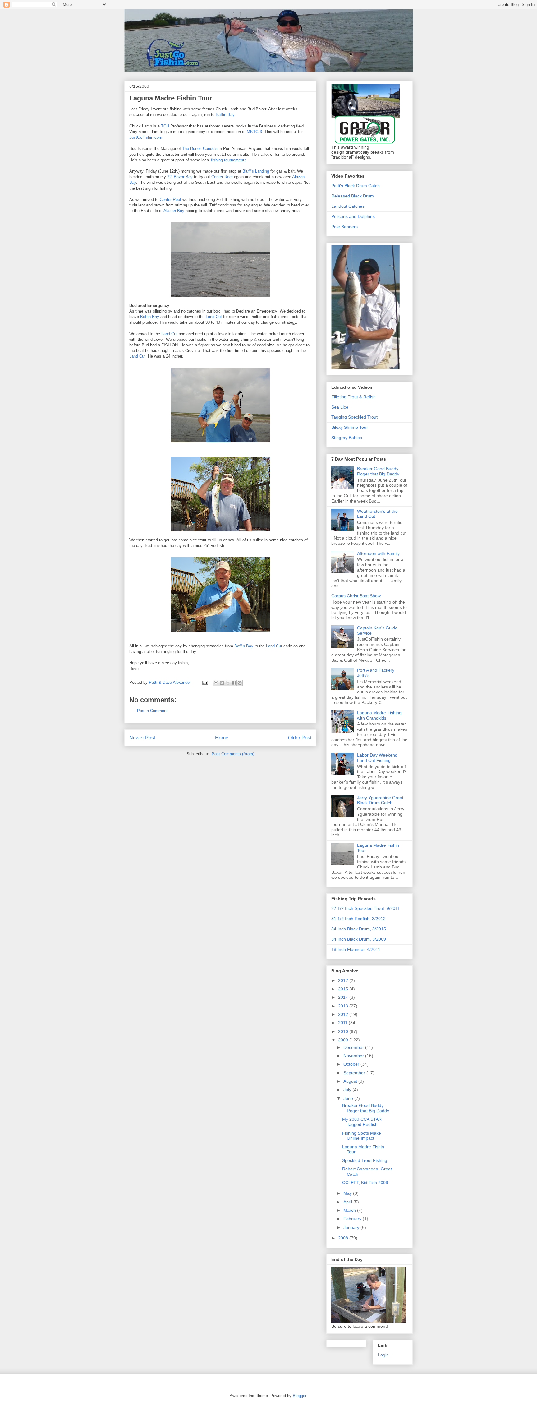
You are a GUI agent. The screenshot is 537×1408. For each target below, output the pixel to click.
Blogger (299, 1395)
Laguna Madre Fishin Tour (170, 98)
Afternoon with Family (378, 553)
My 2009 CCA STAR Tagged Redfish (362, 1122)
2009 (343, 1039)
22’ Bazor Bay (180, 176)
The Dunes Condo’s (200, 148)
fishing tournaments (228, 160)
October (351, 1064)
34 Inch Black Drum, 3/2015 (358, 928)
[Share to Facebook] (234, 683)
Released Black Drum (352, 195)
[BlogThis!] (222, 683)
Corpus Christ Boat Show (356, 595)
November (354, 1055)
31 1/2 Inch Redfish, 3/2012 (358, 918)
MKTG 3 (254, 131)
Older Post (299, 737)
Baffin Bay (225, 114)
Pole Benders (344, 226)
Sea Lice (339, 407)
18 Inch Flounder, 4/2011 (355, 949)
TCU (165, 126)
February (353, 1218)
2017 (343, 980)
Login (383, 1354)
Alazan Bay (173, 210)
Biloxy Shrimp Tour (349, 427)
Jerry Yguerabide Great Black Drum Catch (380, 800)
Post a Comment (152, 710)
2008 (343, 1237)
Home (221, 737)
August (350, 1081)
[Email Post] (204, 682)
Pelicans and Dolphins (353, 216)
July (347, 1089)
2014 (343, 997)
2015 (343, 988)
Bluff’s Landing (255, 171)
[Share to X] (228, 683)
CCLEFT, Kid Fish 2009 (365, 1182)
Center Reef (222, 176)
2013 (343, 1005)
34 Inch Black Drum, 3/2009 (358, 939)
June (348, 1098)
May (348, 1193)
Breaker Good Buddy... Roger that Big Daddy (379, 471)
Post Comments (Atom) (233, 754)
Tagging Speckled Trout (354, 417)
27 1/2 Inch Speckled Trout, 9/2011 (365, 908)
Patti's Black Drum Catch (355, 185)
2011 (343, 1022)
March (350, 1210)
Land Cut (214, 316)
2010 (343, 1031)
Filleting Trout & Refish (353, 396)
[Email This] (216, 683)
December (354, 1047)
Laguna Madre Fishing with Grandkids (379, 715)
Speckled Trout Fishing (364, 1160)
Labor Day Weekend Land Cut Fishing (377, 758)
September (354, 1072)
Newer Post (142, 737)
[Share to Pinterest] (239, 683)
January (351, 1227)
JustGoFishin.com (178, 23)
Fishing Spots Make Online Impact (361, 1136)
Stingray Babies (346, 437)
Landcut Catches (348, 206)
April (348, 1201)
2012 (343, 1014)
